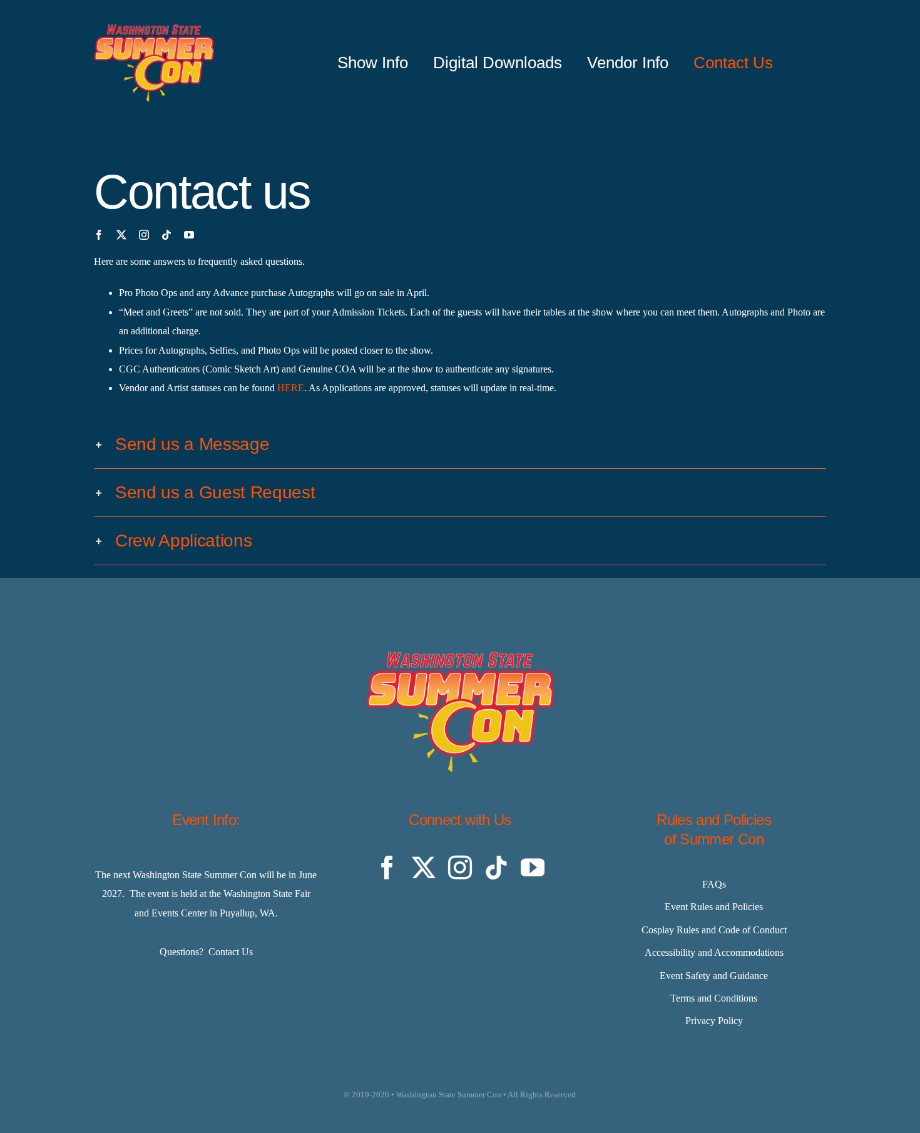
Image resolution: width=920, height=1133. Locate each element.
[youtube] (189, 235)
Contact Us (230, 951)
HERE (290, 387)
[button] (460, 444)
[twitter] (121, 235)
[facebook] (99, 235)
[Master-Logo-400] (154, 29)
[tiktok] (166, 235)
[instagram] (144, 235)
